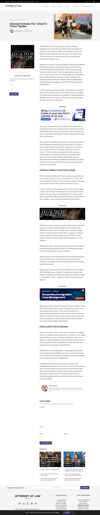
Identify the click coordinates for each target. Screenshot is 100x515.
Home (11, 20)
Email (41, 433)
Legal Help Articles (83, 500)
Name (42, 426)
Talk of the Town (61, 503)
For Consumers (56, 6)
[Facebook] (27, 503)
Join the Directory (61, 508)
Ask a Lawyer (83, 503)
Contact (36, 1)
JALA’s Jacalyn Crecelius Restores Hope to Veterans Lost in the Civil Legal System (74, 461)
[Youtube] (31, 503)
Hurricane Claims (83, 507)
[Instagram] (23, 503)
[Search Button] (94, 1)
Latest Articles (61, 501)
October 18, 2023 (45, 465)
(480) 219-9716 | (19, 509)
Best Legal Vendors (61, 505)
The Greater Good (22, 20)
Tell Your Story (13, 1)
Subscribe (32, 1)
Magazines (75, 6)
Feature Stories (61, 500)
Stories (67, 6)
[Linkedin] (19, 503)
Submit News (26, 1)
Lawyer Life (15, 20)
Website (66, 433)
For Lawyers (45, 6)
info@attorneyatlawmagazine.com (32, 509)
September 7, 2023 (69, 465)
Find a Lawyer (83, 501)
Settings (58, 512)
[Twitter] (35, 503)
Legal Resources (61, 507)
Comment (42, 407)
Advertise (7, 1)
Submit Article (20, 1)
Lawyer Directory (87, 6)
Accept (67, 512)
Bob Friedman (53, 385)
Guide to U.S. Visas (83, 508)
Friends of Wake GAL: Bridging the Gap (50, 469)
